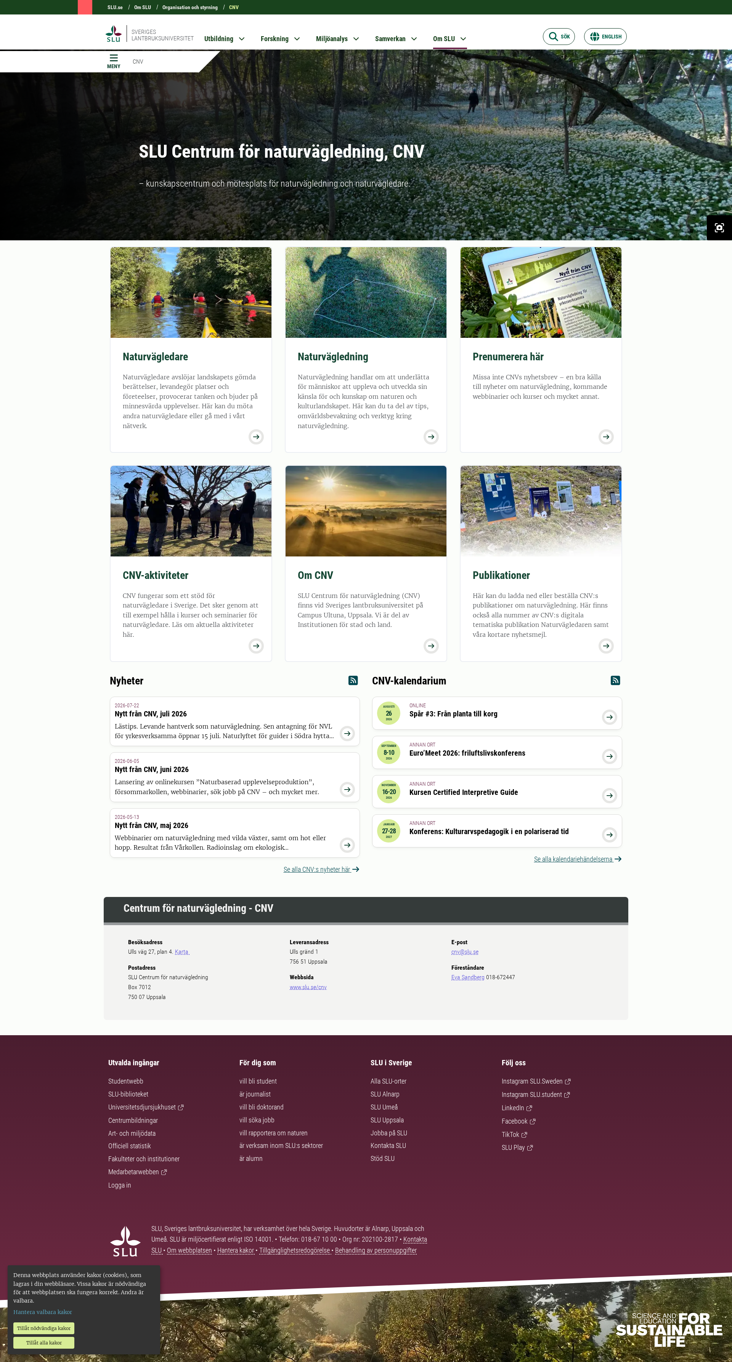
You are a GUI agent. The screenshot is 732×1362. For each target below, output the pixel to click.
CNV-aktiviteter (155, 575)
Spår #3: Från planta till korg (453, 713)
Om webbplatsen (189, 1250)
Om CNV (315, 575)
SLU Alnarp (385, 1094)
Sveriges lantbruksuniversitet (163, 35)
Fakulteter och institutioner (144, 1159)
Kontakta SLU (388, 1145)
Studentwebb (125, 1081)
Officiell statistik (129, 1146)
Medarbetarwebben (133, 1172)
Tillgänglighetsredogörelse (295, 1250)
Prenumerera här (508, 356)
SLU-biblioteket (128, 1094)
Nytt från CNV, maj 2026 (151, 825)
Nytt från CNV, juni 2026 (152, 769)
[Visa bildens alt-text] (719, 227)
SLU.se (115, 7)
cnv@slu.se (464, 951)
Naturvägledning (333, 356)
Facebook (515, 1121)
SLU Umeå (384, 1107)
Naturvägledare (155, 356)
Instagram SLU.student (532, 1094)
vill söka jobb (256, 1120)
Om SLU (142, 7)
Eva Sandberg (468, 977)
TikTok (510, 1134)
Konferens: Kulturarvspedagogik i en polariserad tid (489, 831)
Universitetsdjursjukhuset (142, 1107)
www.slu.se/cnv (308, 987)
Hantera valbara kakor (42, 1312)
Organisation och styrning (190, 7)
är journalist (255, 1094)
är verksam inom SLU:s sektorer (281, 1145)
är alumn (251, 1158)
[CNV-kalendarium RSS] (615, 682)
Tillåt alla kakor (44, 1343)
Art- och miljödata (132, 1133)
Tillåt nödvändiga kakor (44, 1328)
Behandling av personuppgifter (376, 1250)
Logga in (119, 1185)
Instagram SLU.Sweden (532, 1081)
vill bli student (258, 1081)
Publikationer (501, 575)
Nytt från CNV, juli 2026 (151, 713)
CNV (234, 7)
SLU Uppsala (387, 1120)
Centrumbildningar (133, 1120)
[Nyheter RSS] (353, 682)
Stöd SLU (383, 1158)
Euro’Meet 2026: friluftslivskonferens (467, 753)
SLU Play (513, 1147)
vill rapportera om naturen (273, 1133)
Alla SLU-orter (388, 1081)
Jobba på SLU (389, 1133)
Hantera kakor (236, 1250)
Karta (182, 951)
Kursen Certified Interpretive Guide (463, 792)
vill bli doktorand (261, 1107)
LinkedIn (513, 1108)
